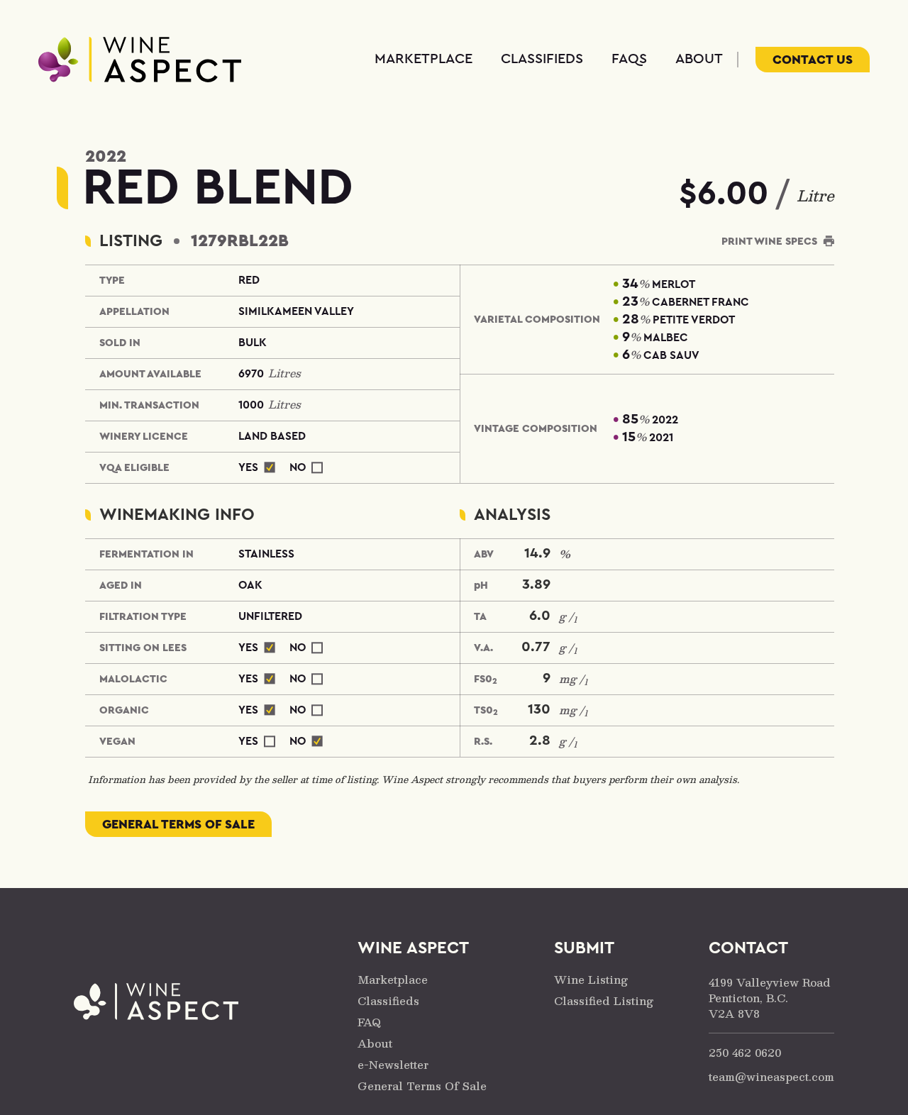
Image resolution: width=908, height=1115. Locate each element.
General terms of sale (178, 824)
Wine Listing (591, 979)
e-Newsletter (393, 1064)
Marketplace (423, 59)
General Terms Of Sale (422, 1085)
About (699, 59)
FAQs (629, 59)
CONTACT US (813, 59)
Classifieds (542, 59)
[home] (139, 59)
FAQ (369, 1022)
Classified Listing (603, 1000)
